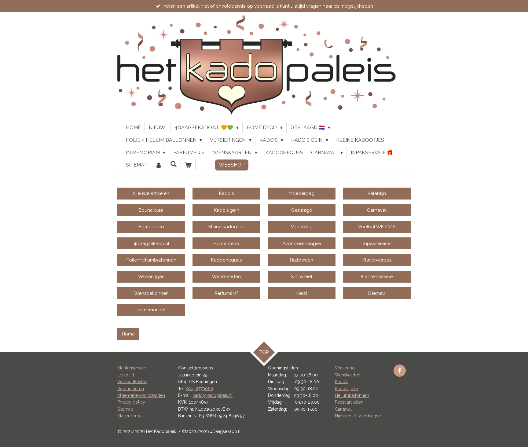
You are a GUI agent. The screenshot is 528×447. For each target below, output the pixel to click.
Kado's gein (346, 388)
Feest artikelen (349, 402)
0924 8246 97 (231, 415)
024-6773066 (199, 388)
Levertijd (125, 374)
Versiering (345, 367)
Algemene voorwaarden (141, 395)
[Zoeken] (173, 163)
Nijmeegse (346, 415)
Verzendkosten (132, 381)
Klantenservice (131, 367)
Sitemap (125, 409)
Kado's (341, 381)
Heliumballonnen (352, 395)
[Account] (158, 164)
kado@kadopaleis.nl (213, 395)
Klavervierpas (130, 415)
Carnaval (343, 409)
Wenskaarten (347, 374)
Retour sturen (130, 388)
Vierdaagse (369, 415)
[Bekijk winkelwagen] (188, 164)
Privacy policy (131, 402)
